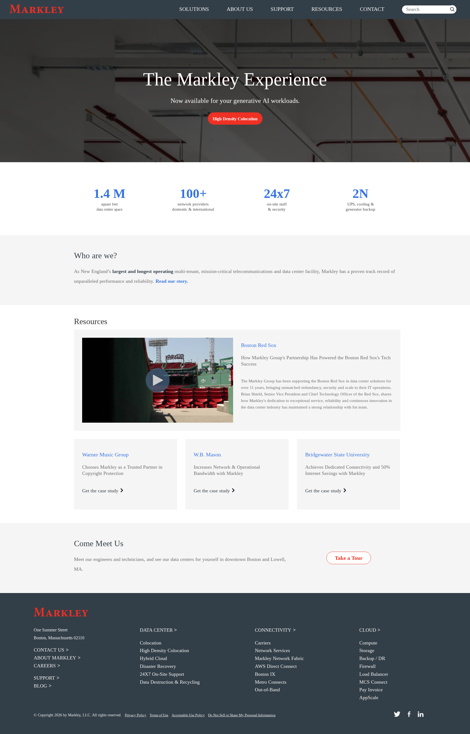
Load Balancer (373, 674)
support (282, 9)
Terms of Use (159, 715)
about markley (55, 658)
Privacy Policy (135, 715)
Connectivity (273, 630)
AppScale (368, 697)
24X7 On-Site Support (162, 674)
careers (45, 665)
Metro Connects (270, 682)
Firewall (367, 666)
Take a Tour (349, 558)
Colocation (150, 643)
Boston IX (265, 674)
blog (40, 686)
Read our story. (172, 281)
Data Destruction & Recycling (170, 682)
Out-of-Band (267, 689)
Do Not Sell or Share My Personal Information (242, 715)
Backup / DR (372, 658)
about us (240, 9)
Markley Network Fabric (279, 658)
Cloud (367, 630)
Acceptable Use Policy (188, 715)
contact (372, 9)
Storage (366, 650)
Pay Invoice (371, 689)
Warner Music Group (105, 454)
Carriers (263, 643)
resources (326, 9)
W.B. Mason (207, 454)
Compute (368, 643)
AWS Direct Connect (276, 666)
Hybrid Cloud (153, 658)
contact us (49, 650)
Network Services (272, 650)
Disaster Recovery (158, 666)
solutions (194, 9)
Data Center (156, 630)
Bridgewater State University (337, 454)
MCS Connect (373, 682)
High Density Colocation (164, 650)
